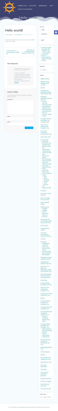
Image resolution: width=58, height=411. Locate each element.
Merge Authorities (46, 167)
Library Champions (46, 109)
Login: (43, 29)
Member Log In (22, 5)
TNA (43, 186)
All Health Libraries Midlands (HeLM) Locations (45, 83)
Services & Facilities (47, 114)
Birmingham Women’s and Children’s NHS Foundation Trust (46, 120)
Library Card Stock (46, 160)
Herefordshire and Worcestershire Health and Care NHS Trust (46, 221)
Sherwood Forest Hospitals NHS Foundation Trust (45, 289)
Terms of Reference (47, 173)
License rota (45, 165)
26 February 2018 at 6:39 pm (20, 70)
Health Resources (45, 207)
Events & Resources (47, 104)
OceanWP (46, 181)
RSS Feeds (44, 216)
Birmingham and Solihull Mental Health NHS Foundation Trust (46, 92)
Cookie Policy (45, 246)
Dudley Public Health (46, 137)
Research (44, 112)
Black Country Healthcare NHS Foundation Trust (45, 126)
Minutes (44, 168)
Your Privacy (44, 369)
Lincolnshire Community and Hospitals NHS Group (46, 234)
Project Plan (45, 170)
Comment (10, 99)
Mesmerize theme (45, 407)
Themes (44, 175)
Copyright (44, 210)
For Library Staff (44, 140)
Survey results (45, 171)
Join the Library (44, 225)
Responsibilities (46, 254)
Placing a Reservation (46, 378)
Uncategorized (18, 34)
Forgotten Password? (25, 9)
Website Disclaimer (45, 352)
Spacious (46, 184)
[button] (56, 32)
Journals (44, 211)
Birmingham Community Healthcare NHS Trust (46, 98)
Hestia (45, 178)
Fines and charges (46, 251)
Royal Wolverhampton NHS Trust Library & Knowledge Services (46, 275)
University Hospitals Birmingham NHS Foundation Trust (46, 49)
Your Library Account (46, 388)
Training (43, 60)
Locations (32, 5)
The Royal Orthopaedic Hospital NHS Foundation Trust (46, 313)
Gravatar (16, 82)
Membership (42, 5)
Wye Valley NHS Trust (46, 362)
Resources (44, 55)
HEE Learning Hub (46, 159)
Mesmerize (46, 179)
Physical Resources (47, 111)
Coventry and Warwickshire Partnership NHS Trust (46, 132)
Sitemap (43, 298)
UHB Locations (47, 52)
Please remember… (47, 253)
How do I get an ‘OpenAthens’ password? (44, 374)
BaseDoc (43, 87)
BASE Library (9, 34)
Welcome (43, 354)
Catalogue (44, 208)
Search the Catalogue (46, 381)
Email (8, 122)
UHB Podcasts (45, 54)
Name (8, 116)
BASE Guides (45, 141)
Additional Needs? (45, 78)
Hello (45, 176)
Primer (45, 183)
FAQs (51, 5)
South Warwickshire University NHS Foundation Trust (45, 302)
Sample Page (44, 280)
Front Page (43, 190)
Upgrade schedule (46, 187)
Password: (44, 34)
